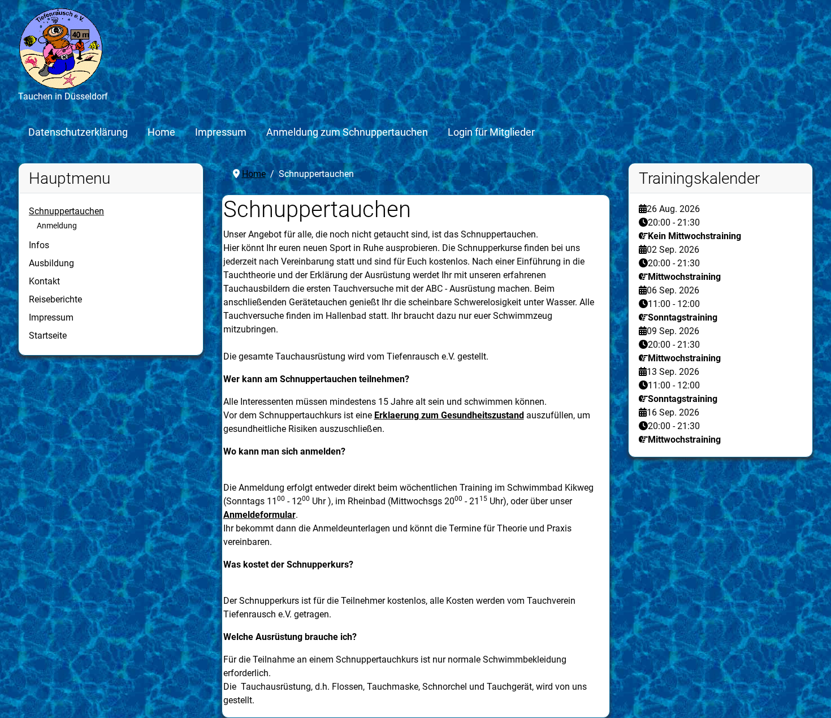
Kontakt (44, 281)
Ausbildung (51, 263)
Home (161, 132)
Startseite (48, 335)
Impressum (220, 132)
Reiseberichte (55, 299)
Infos (39, 245)
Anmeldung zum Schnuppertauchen (347, 132)
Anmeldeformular (259, 514)
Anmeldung (57, 225)
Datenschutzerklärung (78, 132)
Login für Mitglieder (491, 132)
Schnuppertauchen (66, 211)
